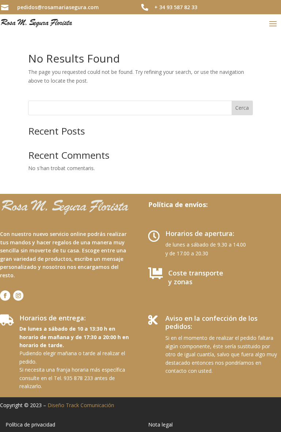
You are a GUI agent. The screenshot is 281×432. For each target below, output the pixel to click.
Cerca (242, 107)
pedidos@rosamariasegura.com (58, 7)
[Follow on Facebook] (5, 295)
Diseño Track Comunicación (81, 405)
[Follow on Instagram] (18, 295)
